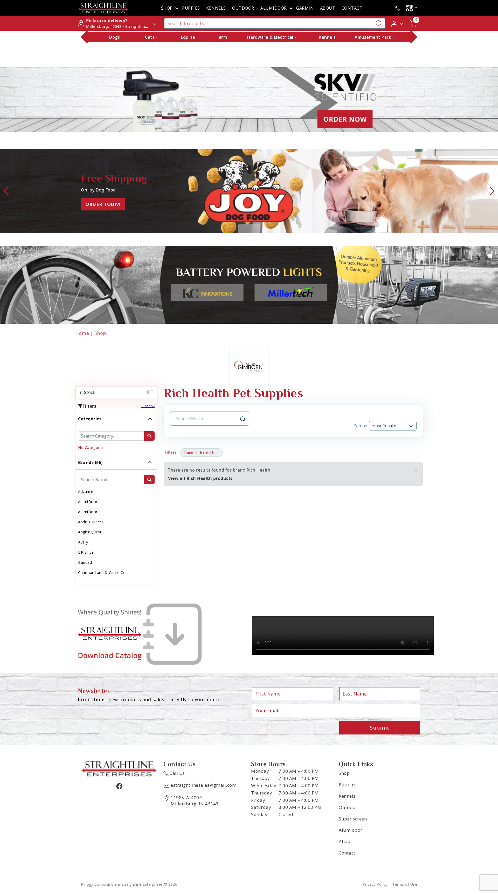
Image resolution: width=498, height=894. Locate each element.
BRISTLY (86, 552)
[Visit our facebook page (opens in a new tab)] (119, 786)
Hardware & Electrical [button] (270, 37)
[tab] (116, 433)
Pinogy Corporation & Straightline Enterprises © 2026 (129, 884)
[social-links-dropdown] (411, 8)
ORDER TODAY (103, 204)
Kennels (216, 8)
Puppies (191, 8)
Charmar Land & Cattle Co (102, 572)
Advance (85, 491)
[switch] (150, 392)
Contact (352, 8)
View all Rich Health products (200, 478)
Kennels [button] (327, 37)
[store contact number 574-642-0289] (397, 8)
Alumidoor (350, 830)
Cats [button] (150, 37)
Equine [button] (188, 37)
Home (82, 333)
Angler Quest (89, 531)
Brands (90, 462)
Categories (89, 419)
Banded (85, 562)
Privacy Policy (375, 884)
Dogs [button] (114, 37)
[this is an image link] (119, 768)
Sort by (360, 425)
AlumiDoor (273, 8)
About (327, 8)
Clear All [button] (148, 405)
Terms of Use (404, 884)
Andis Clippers (90, 521)
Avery (83, 542)
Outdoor (243, 8)
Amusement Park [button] (373, 37)
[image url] (103, 7)
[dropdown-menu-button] (176, 8)
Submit (380, 727)
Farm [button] (222, 37)
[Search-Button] (379, 23)
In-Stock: (87, 392)
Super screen (353, 819)
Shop (167, 8)
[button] (397, 23)
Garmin (305, 8)
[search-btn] (149, 436)
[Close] (416, 470)
